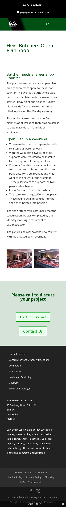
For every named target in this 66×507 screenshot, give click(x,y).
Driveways (14, 382)
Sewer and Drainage (19, 388)
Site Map (49, 477)
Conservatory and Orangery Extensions (29, 359)
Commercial (15, 365)
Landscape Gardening (20, 377)
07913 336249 (33, 4)
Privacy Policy (33, 477)
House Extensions (18, 354)
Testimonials (35, 482)
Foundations (15, 371)
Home (18, 472)
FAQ (22, 482)
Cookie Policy (15, 477)
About (28, 472)
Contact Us (33, 331)
